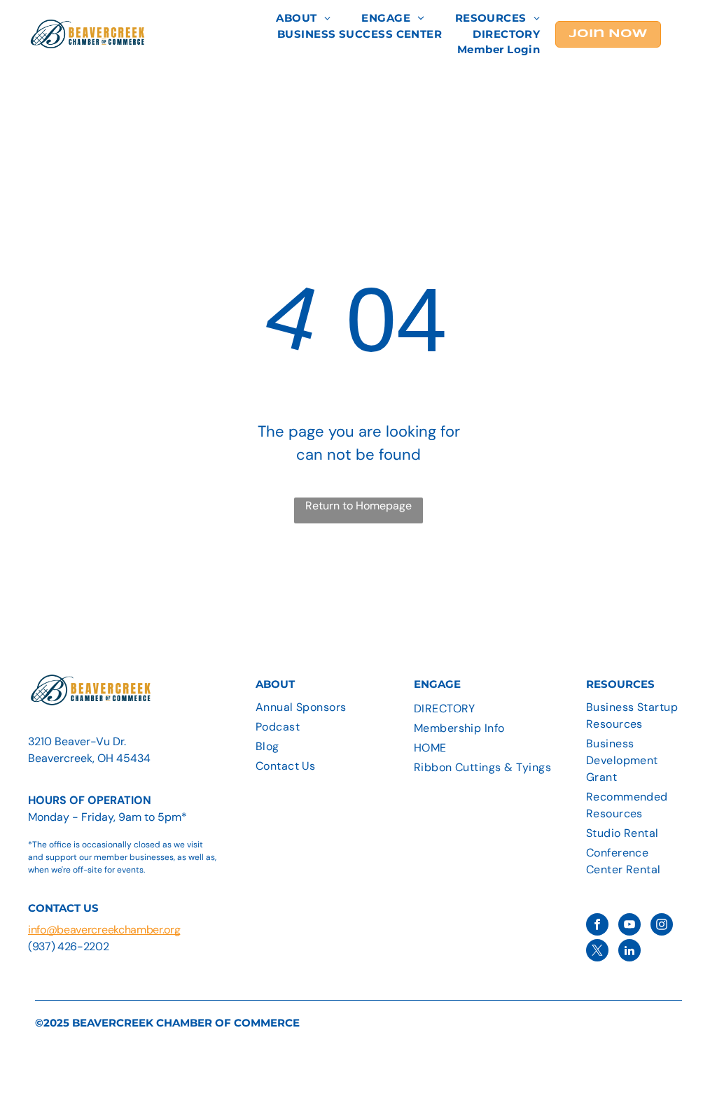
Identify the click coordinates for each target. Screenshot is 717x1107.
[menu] (686, 42)
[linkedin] (629, 952)
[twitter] (597, 952)
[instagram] (661, 926)
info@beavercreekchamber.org (104, 929)
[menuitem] (303, 18)
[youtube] (629, 926)
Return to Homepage (358, 505)
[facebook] (597, 926)
